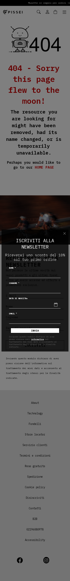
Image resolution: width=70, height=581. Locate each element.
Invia (35, 330)
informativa (37, 339)
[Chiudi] (64, 233)
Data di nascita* (18, 298)
